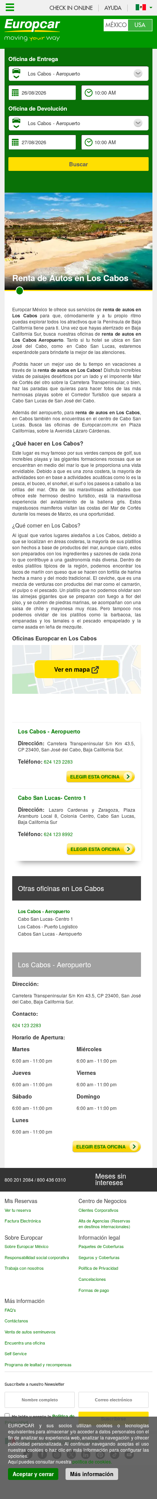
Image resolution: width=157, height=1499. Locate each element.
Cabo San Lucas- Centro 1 (45, 918)
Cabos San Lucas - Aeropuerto (50, 933)
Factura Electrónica (23, 1221)
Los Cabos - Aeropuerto (44, 911)
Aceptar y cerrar (33, 1474)
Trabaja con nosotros (24, 1268)
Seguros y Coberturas (99, 1257)
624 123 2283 (58, 761)
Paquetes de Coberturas (101, 1246)
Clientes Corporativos (98, 1210)
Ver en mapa (72, 669)
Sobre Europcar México (26, 1246)
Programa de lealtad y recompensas (38, 1364)
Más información (92, 1474)
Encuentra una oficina (25, 1343)
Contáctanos (16, 1320)
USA (140, 25)
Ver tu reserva (18, 1210)
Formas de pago (93, 1290)
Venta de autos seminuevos (30, 1332)
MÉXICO (116, 25)
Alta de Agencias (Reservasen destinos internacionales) (104, 1223)
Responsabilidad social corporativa (37, 1257)
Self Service (16, 1353)
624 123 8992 (58, 834)
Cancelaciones (92, 1279)
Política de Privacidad (98, 1268)
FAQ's (10, 1310)
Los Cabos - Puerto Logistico (48, 926)
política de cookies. (92, 1461)
